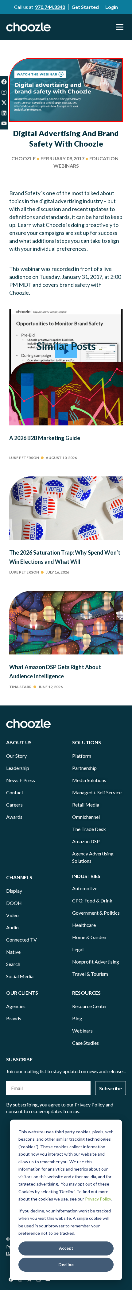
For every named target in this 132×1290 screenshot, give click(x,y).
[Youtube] (4, 123)
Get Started (85, 7)
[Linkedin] (4, 113)
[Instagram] (4, 92)
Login (111, 7)
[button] (120, 27)
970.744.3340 (50, 7)
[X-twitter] (4, 102)
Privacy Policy (98, 1198)
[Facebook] (4, 82)
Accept (66, 1248)
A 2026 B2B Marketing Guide (44, 438)
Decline (66, 1264)
